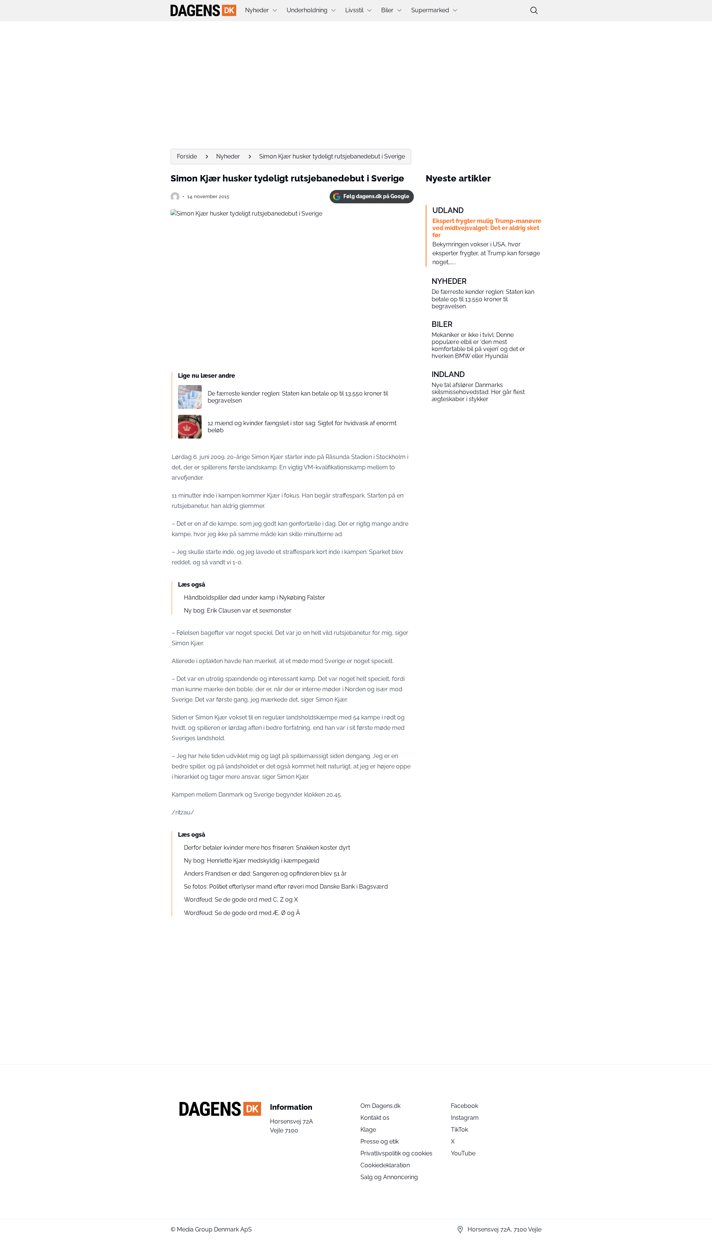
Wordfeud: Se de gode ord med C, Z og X (241, 899)
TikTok (459, 1129)
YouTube (463, 1153)
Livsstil (354, 10)
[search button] (534, 10)
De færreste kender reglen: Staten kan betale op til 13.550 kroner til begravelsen (298, 397)
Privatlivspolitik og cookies (396, 1153)
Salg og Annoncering (389, 1177)
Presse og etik (379, 1141)
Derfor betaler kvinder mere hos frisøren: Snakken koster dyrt (267, 847)
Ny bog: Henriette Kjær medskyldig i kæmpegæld (251, 860)
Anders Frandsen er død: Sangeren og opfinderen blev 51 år (265, 873)
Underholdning (307, 10)
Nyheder (257, 10)
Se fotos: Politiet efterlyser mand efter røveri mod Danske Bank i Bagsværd (286, 886)
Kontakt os (374, 1117)
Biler (387, 10)
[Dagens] (203, 10)
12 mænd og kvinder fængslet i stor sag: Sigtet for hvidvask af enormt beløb (302, 427)
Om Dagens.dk (380, 1105)
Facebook (464, 1105)
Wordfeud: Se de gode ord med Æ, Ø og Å (242, 912)
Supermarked (430, 10)
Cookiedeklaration (385, 1165)
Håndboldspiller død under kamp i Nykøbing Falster (254, 597)
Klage (368, 1129)
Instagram (465, 1117)
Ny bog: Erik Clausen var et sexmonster (237, 610)
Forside (187, 156)
